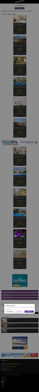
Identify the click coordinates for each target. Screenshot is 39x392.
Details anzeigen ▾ (8, 309)
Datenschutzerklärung (29, 307)
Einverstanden (29, 311)
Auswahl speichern (19, 311)
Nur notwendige (10, 311)
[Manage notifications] (2, 382)
